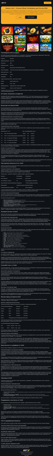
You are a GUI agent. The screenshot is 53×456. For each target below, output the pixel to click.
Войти (20, 17)
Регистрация (47, 2)
